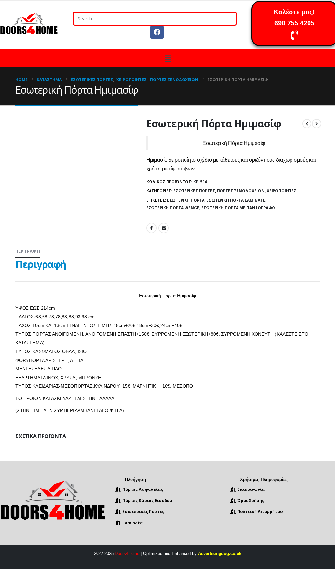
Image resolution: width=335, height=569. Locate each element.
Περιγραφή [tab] (27, 251)
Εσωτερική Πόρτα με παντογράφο (238, 208)
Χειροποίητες (281, 191)
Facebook (151, 228)
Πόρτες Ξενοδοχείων (241, 191)
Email (163, 228)
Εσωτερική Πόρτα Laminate (235, 200)
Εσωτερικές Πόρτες (194, 191)
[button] (167, 58)
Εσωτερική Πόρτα (185, 200)
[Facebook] (157, 32)
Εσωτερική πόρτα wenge (172, 208)
